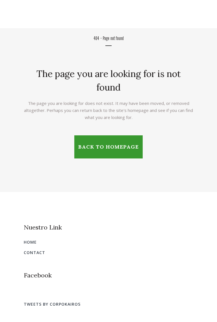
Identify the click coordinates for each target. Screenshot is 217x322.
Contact (34, 252)
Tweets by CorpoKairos (52, 304)
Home (30, 242)
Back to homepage (108, 147)
